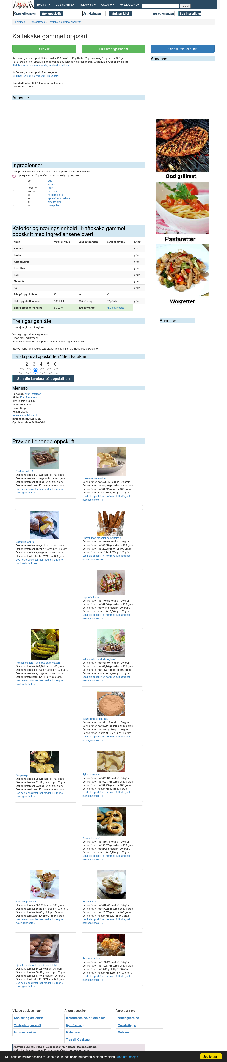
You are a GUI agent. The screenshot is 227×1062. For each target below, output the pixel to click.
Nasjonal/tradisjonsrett (24, 415)
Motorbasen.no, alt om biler (85, 1018)
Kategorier (107, 4)
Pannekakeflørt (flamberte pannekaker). (38, 662)
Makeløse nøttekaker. (94, 478)
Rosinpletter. (89, 901)
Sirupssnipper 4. (25, 775)
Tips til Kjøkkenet (78, 1039)
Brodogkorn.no (128, 1018)
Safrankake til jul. (25, 542)
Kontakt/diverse (128, 4)
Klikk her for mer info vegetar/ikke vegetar (35, 76)
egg (50, 180)
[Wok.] (182, 274)
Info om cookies (25, 1032)
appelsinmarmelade (59, 198)
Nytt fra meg (75, 1025)
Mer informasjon (127, 1056)
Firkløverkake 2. (25, 471)
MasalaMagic (127, 1025)
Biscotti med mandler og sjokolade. (102, 538)
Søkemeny (43, 4)
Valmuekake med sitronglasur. (99, 659)
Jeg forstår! (211, 1056)
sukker (51, 184)
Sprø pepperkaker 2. (27, 901)
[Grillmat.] (182, 150)
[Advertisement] (78, 126)
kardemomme (55, 194)
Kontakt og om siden (28, 1018)
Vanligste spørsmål (27, 1025)
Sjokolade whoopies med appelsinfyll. (37, 965)
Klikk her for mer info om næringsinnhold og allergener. (43, 65)
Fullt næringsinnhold (113, 48)
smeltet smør (55, 202)
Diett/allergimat (64, 4)
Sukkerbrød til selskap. (95, 718)
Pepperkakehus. (91, 597)
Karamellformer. (91, 838)
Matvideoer (74, 1032)
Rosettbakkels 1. (91, 958)
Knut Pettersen (32, 394)
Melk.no (123, 1032)
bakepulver (54, 205)
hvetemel (53, 191)
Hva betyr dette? (116, 307)
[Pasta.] (182, 212)
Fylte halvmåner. (91, 774)
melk (50, 187)
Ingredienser (87, 4)
